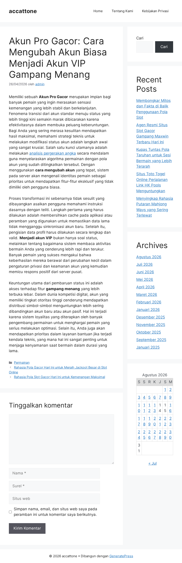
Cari (139, 38)
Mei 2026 (144, 279)
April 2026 (145, 287)
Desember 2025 (150, 317)
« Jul (152, 463)
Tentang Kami (122, 11)
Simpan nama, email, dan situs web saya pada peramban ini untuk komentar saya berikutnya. (55, 512)
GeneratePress (121, 556)
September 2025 (151, 340)
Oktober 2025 (148, 332)
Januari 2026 (148, 309)
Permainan (22, 362)
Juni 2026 (145, 272)
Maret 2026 (146, 294)
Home (98, 11)
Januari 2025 (148, 347)
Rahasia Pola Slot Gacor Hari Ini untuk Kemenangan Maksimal (59, 377)
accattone (23, 11)
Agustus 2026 (148, 257)
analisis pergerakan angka (52, 153)
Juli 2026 (144, 264)
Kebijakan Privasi (155, 11)
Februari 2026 (148, 302)
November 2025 (150, 324)
